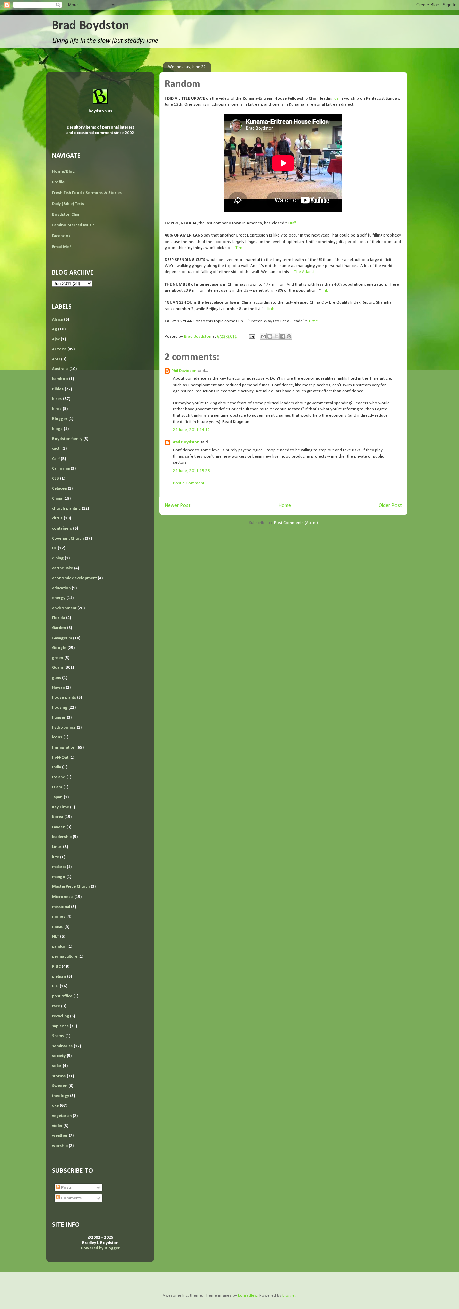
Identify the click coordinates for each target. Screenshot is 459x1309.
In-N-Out (60, 757)
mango (58, 877)
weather (60, 1135)
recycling (60, 1016)
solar (56, 1066)
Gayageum (62, 638)
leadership (62, 837)
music (57, 926)
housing (59, 707)
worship (60, 1145)
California (61, 468)
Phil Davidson (183, 371)
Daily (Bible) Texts (68, 204)
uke (55, 1105)
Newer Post (178, 505)
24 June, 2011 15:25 (191, 471)
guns (56, 678)
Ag (54, 329)
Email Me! (61, 247)
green (57, 658)
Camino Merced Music (73, 225)
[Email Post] (251, 336)
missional (61, 907)
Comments (71, 1198)
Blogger (59, 418)
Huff (292, 223)
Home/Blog (63, 171)
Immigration (63, 747)
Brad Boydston (90, 25)
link (325, 290)
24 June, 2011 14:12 (191, 430)
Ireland (58, 777)
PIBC (56, 966)
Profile (58, 182)
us (336, 98)
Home (284, 505)
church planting (66, 508)
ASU (56, 359)
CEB (55, 478)
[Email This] (263, 336)
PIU (55, 986)
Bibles (58, 389)
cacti (56, 448)
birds (56, 409)
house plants (64, 697)
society (59, 1056)
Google (59, 648)
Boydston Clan (65, 214)
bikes (57, 399)
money (58, 916)
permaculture (64, 956)
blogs (57, 429)
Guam (57, 667)
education (61, 588)
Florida (58, 618)
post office (62, 996)
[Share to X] (276, 336)
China (57, 498)
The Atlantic (305, 272)
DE (54, 548)
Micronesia (62, 897)
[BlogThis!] (269, 336)
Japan (57, 797)
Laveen (58, 827)
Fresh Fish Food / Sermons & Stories (87, 193)
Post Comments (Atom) (296, 523)
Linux (57, 847)
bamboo (60, 379)
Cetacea (59, 488)
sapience (60, 1026)
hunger (59, 717)
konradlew (247, 1295)
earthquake (62, 568)
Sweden (59, 1086)
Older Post (390, 505)
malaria (59, 867)
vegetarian (62, 1116)
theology (60, 1096)
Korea (57, 817)
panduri (59, 946)
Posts (66, 1187)
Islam (57, 787)
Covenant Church (68, 538)
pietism (59, 976)
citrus (57, 518)
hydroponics (64, 727)
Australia (60, 369)
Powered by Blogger (100, 1248)
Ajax (56, 339)
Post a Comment (188, 483)
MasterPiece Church (71, 886)
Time (240, 248)
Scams (58, 1036)
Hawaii (58, 687)
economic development (74, 578)
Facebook (61, 236)
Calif (56, 459)
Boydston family (67, 439)
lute (55, 857)
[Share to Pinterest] (289, 336)
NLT (55, 936)
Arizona (59, 349)
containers (62, 528)
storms (59, 1076)
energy (58, 598)
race (56, 1006)
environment (64, 608)
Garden (59, 628)
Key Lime (60, 807)
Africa (57, 319)
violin (57, 1126)
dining (58, 558)
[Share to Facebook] (282, 336)
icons (57, 737)
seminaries (62, 1046)
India (56, 767)
